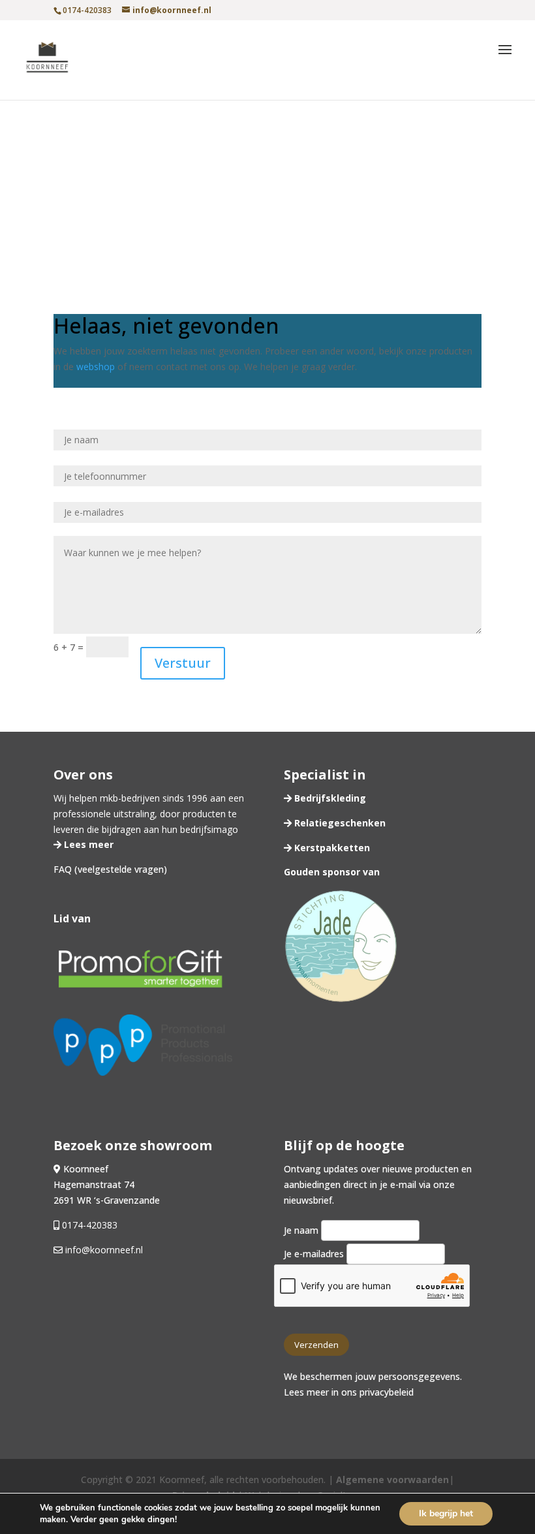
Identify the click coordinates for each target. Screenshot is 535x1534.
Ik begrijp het (446, 1513)
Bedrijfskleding (329, 798)
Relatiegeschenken (339, 823)
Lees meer (87, 844)
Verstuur (183, 663)
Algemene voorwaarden (392, 1479)
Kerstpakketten (331, 847)
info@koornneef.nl (103, 1250)
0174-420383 (89, 1225)
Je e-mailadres (315, 1253)
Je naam (302, 1230)
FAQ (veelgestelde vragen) (110, 869)
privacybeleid (386, 1392)
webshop (95, 366)
